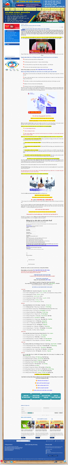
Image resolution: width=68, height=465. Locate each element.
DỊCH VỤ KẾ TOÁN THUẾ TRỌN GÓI (30, 9)
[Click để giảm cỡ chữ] (62, 27)
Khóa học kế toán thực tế (43, 380)
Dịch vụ (26, 24)
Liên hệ (62, 9)
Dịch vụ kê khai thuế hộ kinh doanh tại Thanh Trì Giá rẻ (55, 430)
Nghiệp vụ (39, 9)
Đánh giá (50, 455)
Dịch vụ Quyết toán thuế (43, 387)
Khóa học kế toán (19, 9)
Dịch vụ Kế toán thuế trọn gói (43, 383)
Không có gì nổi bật (49, 449)
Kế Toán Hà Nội (53, 159)
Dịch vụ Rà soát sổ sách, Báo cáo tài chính (43, 390)
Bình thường (48, 450)
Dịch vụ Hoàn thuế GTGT (43, 385)
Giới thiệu (12, 9)
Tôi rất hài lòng (49, 451)
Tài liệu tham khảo (46, 9)
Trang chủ (7, 9)
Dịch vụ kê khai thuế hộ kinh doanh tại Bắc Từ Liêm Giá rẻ (41, 430)
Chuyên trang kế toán (55, 9)
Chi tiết (23, 437)
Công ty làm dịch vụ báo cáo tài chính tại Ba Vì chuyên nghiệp (27, 430)
